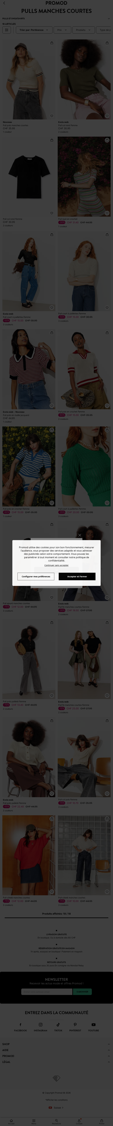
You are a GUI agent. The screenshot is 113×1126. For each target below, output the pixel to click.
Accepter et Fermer (77, 576)
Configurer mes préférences (36, 576)
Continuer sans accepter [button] (56, 565)
